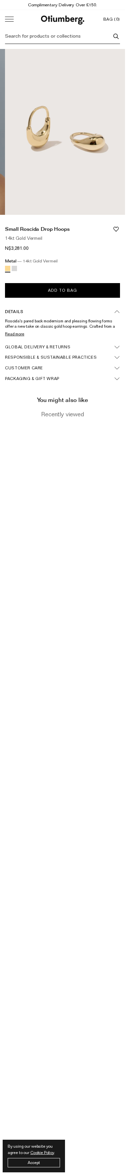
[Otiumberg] (62, 19)
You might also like (62, 399)
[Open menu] (9, 19)
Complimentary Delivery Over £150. (62, 4)
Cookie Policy (42, 1152)
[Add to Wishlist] (116, 228)
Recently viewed (62, 414)
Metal (31, 260)
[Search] (116, 36)
